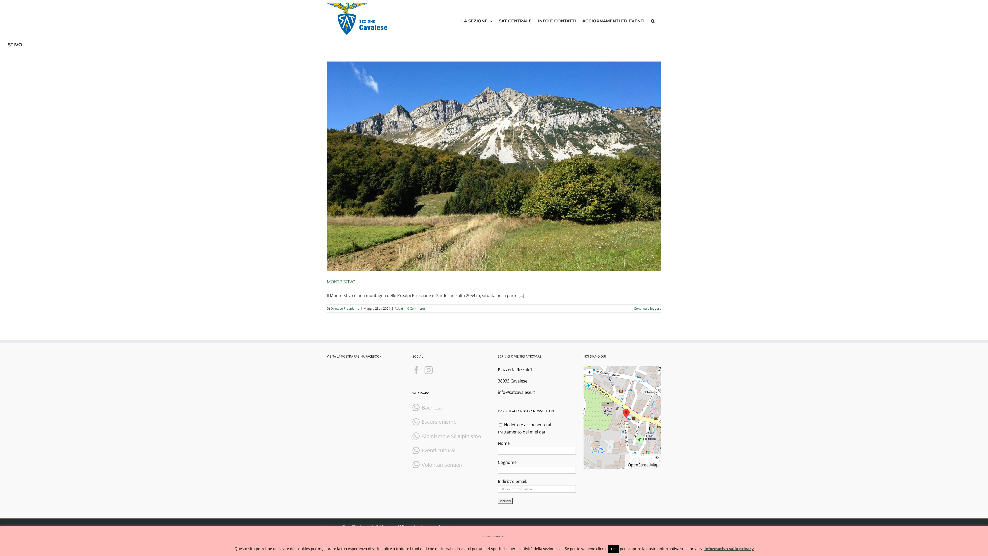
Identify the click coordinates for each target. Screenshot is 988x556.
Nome (504, 443)
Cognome (507, 462)
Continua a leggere (647, 308)
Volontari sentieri (442, 464)
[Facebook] (416, 370)
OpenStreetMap (643, 465)
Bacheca (432, 407)
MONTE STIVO (341, 282)
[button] (653, 21)
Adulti (399, 308)
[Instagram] (429, 370)
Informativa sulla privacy (729, 548)
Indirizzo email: (512, 481)
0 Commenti (416, 308)
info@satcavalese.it (516, 392)
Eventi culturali (439, 450)
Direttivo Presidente (345, 308)
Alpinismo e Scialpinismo (451, 436)
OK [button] (613, 548)
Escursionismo (439, 421)
